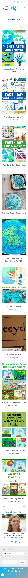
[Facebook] (14, 1)
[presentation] (14, 48)
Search (22, 562)
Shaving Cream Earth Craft (14, 213)
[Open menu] (24, 8)
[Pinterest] (12, 571)
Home (5, 568)
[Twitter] (19, 571)
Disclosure (20, 568)
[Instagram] (21, 1)
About (12, 568)
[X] (18, 1)
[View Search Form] (25, 2)
